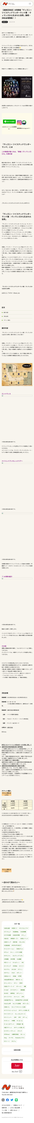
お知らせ (5, 22)
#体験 (13, 1020)
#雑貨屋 (22, 990)
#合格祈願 (7, 945)
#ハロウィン (16, 962)
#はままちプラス (19, 1038)
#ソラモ (11, 1038)
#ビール (23, 1034)
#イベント (17, 996)
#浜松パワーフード (9, 986)
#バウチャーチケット (9, 1031)
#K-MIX (6, 993)
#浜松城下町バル (8, 1000)
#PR (23, 996)
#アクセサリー (14, 990)
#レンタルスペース (20, 1014)
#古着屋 (19, 959)
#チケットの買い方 (19, 1027)
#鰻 (25, 986)
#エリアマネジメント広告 (18, 1007)
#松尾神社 (15, 932)
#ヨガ (13, 973)
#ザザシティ (7, 955)
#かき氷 (14, 969)
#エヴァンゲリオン (18, 955)
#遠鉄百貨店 (15, 1034)
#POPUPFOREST (16, 945)
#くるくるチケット (9, 1024)
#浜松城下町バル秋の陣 (21, 1000)
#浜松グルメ (19, 949)
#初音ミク (14, 928)
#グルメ (6, 952)
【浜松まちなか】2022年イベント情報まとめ (13, 901)
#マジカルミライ (23, 928)
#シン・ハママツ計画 (16, 952)
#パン (15, 983)
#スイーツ (7, 1041)
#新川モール (19, 979)
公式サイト (4, 293)
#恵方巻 (15, 942)
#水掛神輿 (23, 932)
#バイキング (7, 966)
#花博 (19, 976)
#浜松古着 (7, 928)
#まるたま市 (7, 1003)
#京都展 (6, 959)
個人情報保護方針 (7, 1113)
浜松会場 (6, 316)
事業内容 (4, 1108)
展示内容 (6, 312)
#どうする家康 (17, 1003)
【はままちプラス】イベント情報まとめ (12, 912)
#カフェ (14, 1041)
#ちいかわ (22, 942)
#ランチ (20, 1031)
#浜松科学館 (16, 935)
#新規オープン (14, 938)
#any (5, 1038)
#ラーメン (19, 986)
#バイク (21, 966)
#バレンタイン (8, 983)
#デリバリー (20, 993)
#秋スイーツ (7, 962)
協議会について (17, 1105)
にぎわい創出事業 (15, 1108)
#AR (15, 1017)
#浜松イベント (24, 938)
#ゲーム (25, 1017)
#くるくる (19, 1020)
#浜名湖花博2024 (9, 979)
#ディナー (19, 973)
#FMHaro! (7, 1034)
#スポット (7, 1020)
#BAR (20, 983)
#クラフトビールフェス (10, 1010)
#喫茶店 (12, 993)
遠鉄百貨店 (10, 727)
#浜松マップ (7, 942)
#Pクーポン (26, 1003)
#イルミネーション (9, 949)
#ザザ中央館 (7, 935)
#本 (23, 962)
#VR (19, 1017)
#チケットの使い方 (24, 1010)
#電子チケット (8, 1027)
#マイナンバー (8, 1017)
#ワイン (20, 969)
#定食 (14, 976)
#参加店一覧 (19, 1024)
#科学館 (13, 959)
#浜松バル (7, 1007)
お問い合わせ (13, 1110)
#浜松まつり (7, 976)
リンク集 (4, 1110)
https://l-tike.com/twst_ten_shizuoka (13, 857)
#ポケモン (7, 973)
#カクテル (7, 969)
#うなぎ (6, 990)
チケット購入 (7, 320)
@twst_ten (17, 293)
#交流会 (15, 966)
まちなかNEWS (6, 1105)
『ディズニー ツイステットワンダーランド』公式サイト (16, 203)
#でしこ (24, 935)
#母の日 (6, 938)
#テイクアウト (8, 996)
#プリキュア (7, 932)
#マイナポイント (8, 1014)
